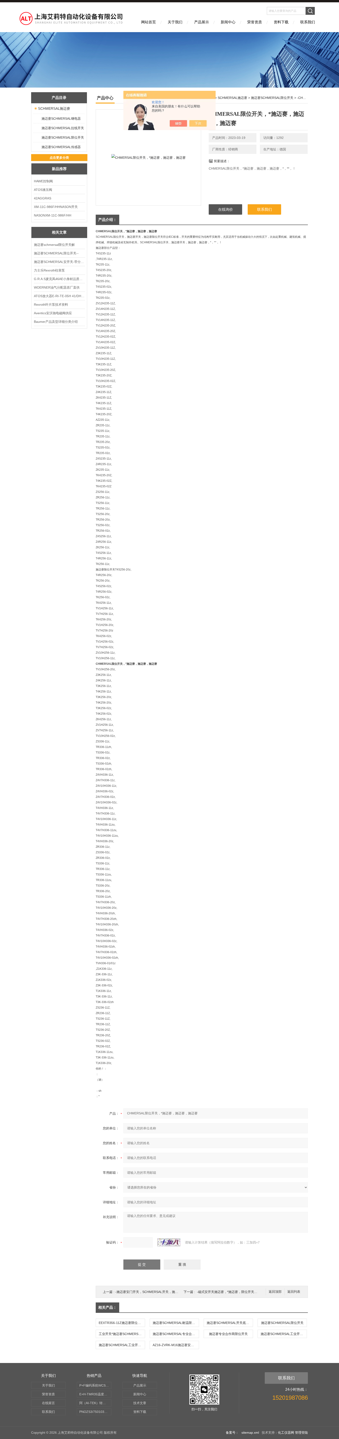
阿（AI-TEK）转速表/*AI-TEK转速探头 (95, 1403)
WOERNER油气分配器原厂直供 (57, 287)
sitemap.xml (250, 1432)
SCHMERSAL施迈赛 (54, 108)
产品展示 (201, 22)
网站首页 (148, 22)
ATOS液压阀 (43, 190)
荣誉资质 (254, 22)
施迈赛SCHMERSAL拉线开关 (63, 128)
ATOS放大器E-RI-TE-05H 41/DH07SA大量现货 (59, 296)
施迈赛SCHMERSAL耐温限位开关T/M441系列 (176, 1323)
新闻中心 (228, 22)
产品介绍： (107, 220)
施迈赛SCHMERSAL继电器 (61, 118)
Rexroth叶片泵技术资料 (51, 304)
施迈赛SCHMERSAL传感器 (61, 147)
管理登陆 (301, 1432)
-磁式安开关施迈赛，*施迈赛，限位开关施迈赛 (230, 1292)
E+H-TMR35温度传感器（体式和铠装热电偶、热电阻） (95, 1394)
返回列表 (293, 1291)
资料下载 (281, 22)
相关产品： (107, 1307)
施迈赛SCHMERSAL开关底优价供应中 (230, 1323)
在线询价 (225, 209)
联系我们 (307, 22)
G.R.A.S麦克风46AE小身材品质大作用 (59, 279)
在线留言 (48, 1403)
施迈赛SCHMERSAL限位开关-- (56, 253)
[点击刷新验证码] (168, 1242)
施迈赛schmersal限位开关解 (54, 245)
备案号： (232, 1432)
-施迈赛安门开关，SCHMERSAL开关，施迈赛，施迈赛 (154, 1292)
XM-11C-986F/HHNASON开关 (56, 207)
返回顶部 (275, 1291)
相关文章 (59, 232)
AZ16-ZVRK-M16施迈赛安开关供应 (176, 1345)
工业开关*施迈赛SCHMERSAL (120, 1334)
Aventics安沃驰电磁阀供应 (53, 313)
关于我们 (175, 22)
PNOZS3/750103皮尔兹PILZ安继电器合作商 (95, 1412)
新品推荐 (59, 169)
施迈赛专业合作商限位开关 (228, 1334)
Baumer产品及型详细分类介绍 (56, 321)
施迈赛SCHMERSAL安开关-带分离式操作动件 (59, 262)
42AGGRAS (42, 198)
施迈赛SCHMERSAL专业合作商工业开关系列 (176, 1334)
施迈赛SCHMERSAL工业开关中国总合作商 (284, 1334)
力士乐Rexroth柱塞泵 (49, 270)
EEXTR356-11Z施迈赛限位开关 (121, 1323)
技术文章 (139, 1403)
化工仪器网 (286, 1432)
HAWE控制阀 (43, 181)
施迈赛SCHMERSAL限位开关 (63, 137)
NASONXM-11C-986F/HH (52, 215)
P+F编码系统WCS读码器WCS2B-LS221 (95, 1385)
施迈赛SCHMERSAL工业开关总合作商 (122, 1345)
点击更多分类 (59, 157)
